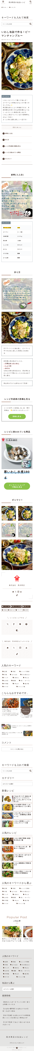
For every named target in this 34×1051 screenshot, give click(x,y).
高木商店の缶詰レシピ (17, 2)
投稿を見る (17, 416)
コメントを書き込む (17, 749)
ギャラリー (8, 158)
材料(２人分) (8, 133)
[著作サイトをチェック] (13, 591)
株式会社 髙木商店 (17, 585)
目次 (14, 127)
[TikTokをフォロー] (17, 595)
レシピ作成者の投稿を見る (13, 146)
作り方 (7, 139)
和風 (5, 610)
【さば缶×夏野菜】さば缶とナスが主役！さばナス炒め (16, 1010)
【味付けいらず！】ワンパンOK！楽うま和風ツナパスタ (16, 1003)
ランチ (20, 610)
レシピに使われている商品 (13, 152)
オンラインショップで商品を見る (17, 486)
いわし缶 (6, 606)
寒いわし (27, 606)
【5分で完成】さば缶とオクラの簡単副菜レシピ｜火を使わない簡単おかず (16, 1016)
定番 (26, 610)
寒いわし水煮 (17, 606)
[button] (30, 24)
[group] (12, 934)
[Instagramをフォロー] (18, 591)
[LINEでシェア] (20, 624)
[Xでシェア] (8, 624)
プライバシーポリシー (17, 1043)
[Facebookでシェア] (14, 624)
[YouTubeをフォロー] (21, 591)
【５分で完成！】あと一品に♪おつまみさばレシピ (16, 1023)
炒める (12, 610)
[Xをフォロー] (15, 591)
